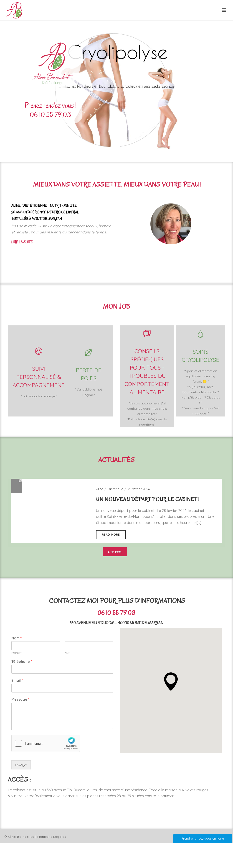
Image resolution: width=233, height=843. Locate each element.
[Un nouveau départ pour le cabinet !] (16, 486)
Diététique (115, 489)
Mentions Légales (51, 836)
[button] (171, 681)
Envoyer (21, 765)
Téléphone (21, 661)
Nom (16, 638)
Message (20, 699)
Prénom (17, 652)
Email (17, 680)
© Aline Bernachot (19, 836)
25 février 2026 (139, 489)
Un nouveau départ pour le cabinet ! (148, 499)
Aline (99, 489)
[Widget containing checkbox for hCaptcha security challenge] (45, 743)
